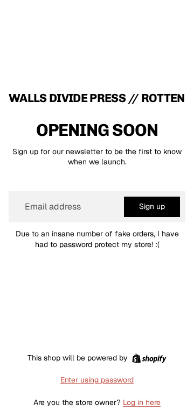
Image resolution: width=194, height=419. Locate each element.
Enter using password (97, 380)
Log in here (142, 402)
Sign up (152, 206)
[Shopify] (149, 358)
